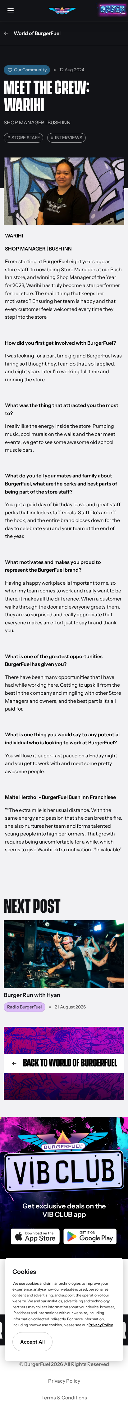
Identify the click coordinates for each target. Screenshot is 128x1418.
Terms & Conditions (64, 1397)
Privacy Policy (64, 1381)
